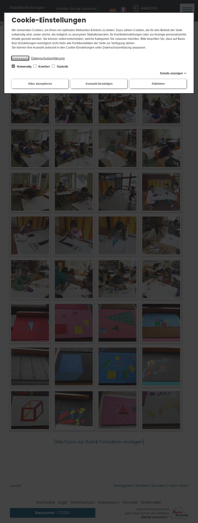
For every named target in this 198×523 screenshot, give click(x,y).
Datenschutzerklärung (48, 58)
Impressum (20, 58)
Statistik (62, 66)
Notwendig (24, 66)
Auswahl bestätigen (99, 83)
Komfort (44, 66)
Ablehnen (158, 83)
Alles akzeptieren (40, 83)
